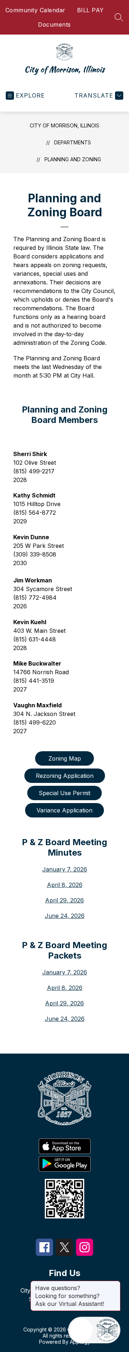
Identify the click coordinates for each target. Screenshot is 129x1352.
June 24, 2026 (65, 915)
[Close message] (115, 1284)
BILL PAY (90, 10)
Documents (54, 24)
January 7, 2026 (64, 869)
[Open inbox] (81, 1330)
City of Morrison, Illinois (64, 125)
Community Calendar (35, 10)
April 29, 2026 (64, 900)
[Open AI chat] (107, 1330)
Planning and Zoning (72, 159)
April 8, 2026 (64, 884)
